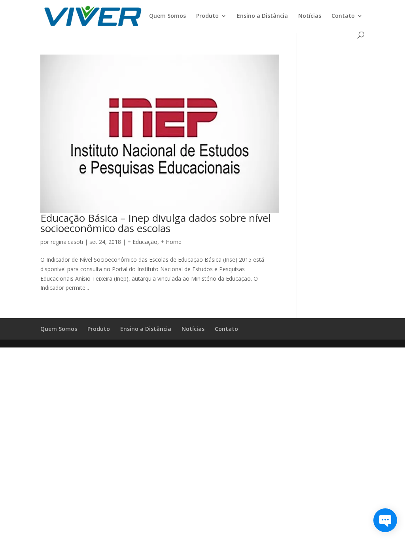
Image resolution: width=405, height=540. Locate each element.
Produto (207, 16)
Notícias (309, 16)
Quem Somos (167, 16)
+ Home (171, 241)
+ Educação (142, 241)
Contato (343, 16)
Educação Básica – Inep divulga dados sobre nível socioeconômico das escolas (155, 223)
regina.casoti (67, 241)
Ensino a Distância (262, 16)
